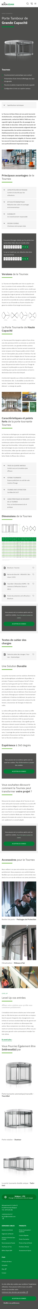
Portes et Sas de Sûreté (25, 1243)
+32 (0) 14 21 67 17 (7, 1214)
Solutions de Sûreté (7, 1230)
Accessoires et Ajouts (25, 1250)
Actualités (4, 1265)
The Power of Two (7, 1247)
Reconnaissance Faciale (8, 1243)
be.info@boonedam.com (8, 1216)
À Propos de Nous (7, 1261)
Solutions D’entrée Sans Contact (8, 1238)
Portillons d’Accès (24, 1247)
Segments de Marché (7, 1234)
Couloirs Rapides (23, 1235)
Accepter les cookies (19, 1298)
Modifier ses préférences (11, 1303)
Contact (4, 1273)
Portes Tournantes (7, 13)
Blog (3, 1269)
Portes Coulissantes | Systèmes (25, 1230)
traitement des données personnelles (14, 1292)
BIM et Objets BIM (7, 1250)
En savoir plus (6, 1039)
